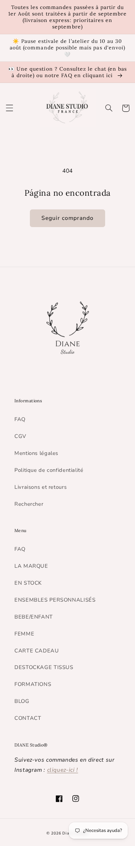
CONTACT (27, 718)
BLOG (22, 701)
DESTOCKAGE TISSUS (43, 667)
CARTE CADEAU (36, 650)
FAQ (20, 419)
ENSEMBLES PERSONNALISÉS (55, 599)
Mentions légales (36, 453)
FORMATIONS (32, 684)
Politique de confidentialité (49, 470)
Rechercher (28, 504)
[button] (9, 108)
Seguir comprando (67, 218)
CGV (20, 436)
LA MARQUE (31, 566)
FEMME (24, 633)
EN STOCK (28, 582)
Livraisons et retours (40, 487)
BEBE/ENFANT (33, 616)
